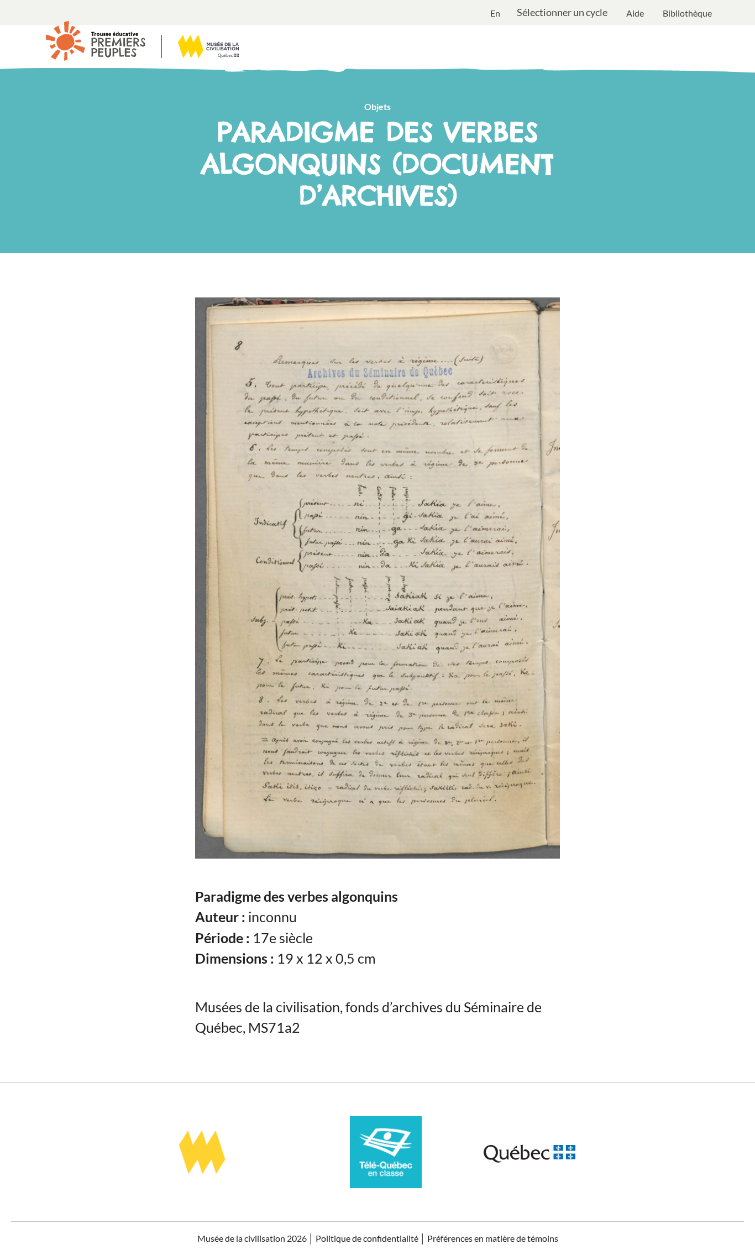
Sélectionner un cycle (562, 13)
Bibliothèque (687, 13)
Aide (635, 13)
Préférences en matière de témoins (492, 1238)
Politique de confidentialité (367, 1238)
